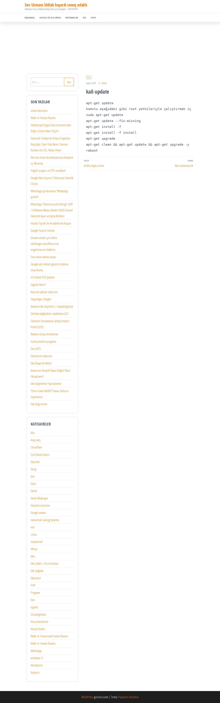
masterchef (37, 541)
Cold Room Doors (40, 454)
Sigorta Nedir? (38, 284)
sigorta (34, 607)
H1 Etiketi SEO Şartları (43, 277)
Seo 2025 (36, 348)
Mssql (34, 549)
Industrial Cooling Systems (45, 520)
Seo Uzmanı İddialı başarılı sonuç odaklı (56, 5)
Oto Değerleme (39, 404)
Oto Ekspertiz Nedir (41, 363)
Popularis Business (128, 697)
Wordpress (37, 665)
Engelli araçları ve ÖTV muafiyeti (48, 170)
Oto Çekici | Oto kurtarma (44, 563)
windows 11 (37, 658)
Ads (33, 432)
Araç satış (36, 440)
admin (104, 83)
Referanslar (71, 17)
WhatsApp (36, 650)
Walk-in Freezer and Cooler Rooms (49, 636)
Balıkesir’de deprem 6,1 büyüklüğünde (52, 306)
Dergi (34, 469)
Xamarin (35, 672)
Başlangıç (30, 17)
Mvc (33, 556)
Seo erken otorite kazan (43, 257)
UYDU (93, 17)
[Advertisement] (110, 44)
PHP (33, 585)
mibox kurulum (39, 110)
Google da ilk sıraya (50, 17)
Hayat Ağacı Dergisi (41, 299)
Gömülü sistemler (40, 505)
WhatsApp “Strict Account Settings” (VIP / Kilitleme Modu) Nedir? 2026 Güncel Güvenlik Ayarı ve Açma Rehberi (52, 210)
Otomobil (36, 578)
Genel (34, 490)
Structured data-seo (41, 356)
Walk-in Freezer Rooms (43, 117)
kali (33, 527)
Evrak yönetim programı (43, 341)
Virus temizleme (39, 621)
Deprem (35, 461)
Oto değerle (37, 570)
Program (35, 592)
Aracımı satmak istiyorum (44, 292)
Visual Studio (38, 629)
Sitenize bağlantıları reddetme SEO (49, 313)
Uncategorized (38, 614)
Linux (89, 77)
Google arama (38, 512)
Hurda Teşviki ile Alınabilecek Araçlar (51, 223)
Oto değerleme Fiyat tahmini (46, 383)
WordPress (87, 697)
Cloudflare (36, 447)
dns (33, 476)
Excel (33, 483)
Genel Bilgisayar (39, 498)
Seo (84, 17)
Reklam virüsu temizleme (44, 334)
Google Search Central (42, 230)
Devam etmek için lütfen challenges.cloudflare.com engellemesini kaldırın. (45, 243)
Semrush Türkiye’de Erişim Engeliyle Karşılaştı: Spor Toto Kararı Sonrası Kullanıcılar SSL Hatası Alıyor (50, 144)
